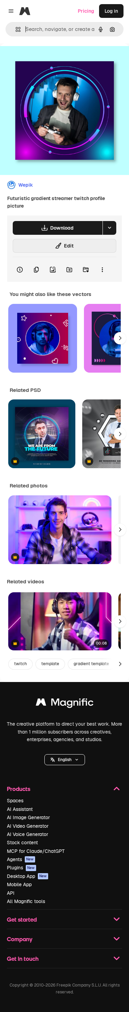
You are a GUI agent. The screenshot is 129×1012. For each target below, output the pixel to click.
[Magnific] (65, 703)
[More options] (102, 269)
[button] (64, 759)
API (10, 893)
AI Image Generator (28, 817)
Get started (22, 919)
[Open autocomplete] (15, 29)
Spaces (15, 801)
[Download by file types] (109, 228)
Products (18, 788)
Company (19, 939)
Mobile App (19, 884)
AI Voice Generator (27, 834)
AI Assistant (20, 809)
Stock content (22, 842)
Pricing (86, 11)
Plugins (21, 868)
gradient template (91, 664)
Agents (20, 859)
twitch (20, 664)
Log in (111, 11)
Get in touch (23, 958)
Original (44, 59)
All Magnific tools (26, 901)
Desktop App (27, 876)
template (50, 664)
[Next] (120, 338)
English (65, 759)
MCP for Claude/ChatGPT (36, 851)
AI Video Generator (28, 826)
